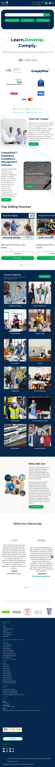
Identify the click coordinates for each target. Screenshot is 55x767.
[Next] (51, 175)
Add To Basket (17, 258)
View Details (18, 253)
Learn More (30, 186)
